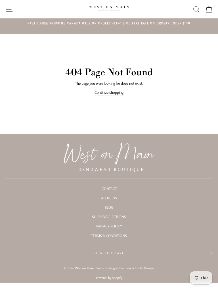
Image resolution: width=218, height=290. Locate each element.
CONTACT (109, 188)
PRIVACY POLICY (109, 225)
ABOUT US (109, 197)
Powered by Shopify (109, 278)
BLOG (109, 207)
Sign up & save (109, 253)
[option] (109, 23)
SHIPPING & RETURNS (109, 216)
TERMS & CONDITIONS (109, 235)
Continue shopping (109, 92)
